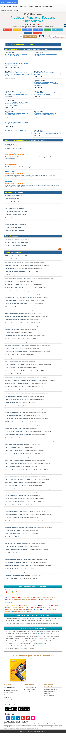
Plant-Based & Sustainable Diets (14, 517)
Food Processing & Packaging (13, 348)
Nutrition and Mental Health (13, 453)
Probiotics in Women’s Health (13, 533)
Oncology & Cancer (11, 643)
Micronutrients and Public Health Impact (17, 431)
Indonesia (37, 597)
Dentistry (49, 633)
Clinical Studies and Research (13, 195)
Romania (35, 599)
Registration (38, 6)
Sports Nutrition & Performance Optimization (18, 559)
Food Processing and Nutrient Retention (16, 351)
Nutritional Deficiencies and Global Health (17, 463)
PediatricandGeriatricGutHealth (14, 505)
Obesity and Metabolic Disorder (14, 482)
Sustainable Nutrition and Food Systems (16, 572)
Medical (52, 638)
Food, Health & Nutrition (12, 367)
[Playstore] (40, 36)
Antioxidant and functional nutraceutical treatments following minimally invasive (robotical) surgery (31, 157)
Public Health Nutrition (12, 540)
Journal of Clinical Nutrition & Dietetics (16, 242)
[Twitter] (13, 718)
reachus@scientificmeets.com (13, 694)
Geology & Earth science (12, 638)
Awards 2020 (28, 33)
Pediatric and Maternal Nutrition (15, 501)
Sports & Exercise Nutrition (13, 556)
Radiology (29, 623)
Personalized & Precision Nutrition (15, 508)
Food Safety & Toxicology (12, 354)
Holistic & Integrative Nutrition (14, 208)
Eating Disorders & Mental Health (14, 313)
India (30, 597)
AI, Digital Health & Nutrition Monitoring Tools (19, 265)
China (15, 597)
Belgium (16, 605)
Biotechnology (10, 633)
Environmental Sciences (34, 636)
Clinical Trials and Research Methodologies (17, 291)
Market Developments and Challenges (16, 211)
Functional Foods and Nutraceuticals (15, 377)
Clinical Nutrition (10, 281)
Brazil (15, 592)
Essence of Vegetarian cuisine (16, 148)
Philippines (10, 599)
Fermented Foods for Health (13, 198)
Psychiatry (50, 646)
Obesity (28, 620)
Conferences (23, 6)
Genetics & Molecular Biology (51, 636)
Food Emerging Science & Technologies (16, 335)
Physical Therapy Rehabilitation (15, 623)
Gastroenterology (27, 618)
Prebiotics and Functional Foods (14, 524)
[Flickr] (33, 718)
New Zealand (52, 597)
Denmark (34, 605)
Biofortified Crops (10, 275)
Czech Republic (25, 605)
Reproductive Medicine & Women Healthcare (46, 623)
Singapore (18, 599)
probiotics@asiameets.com (12, 690)
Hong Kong (23, 597)
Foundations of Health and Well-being (16, 370)
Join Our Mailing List (50, 689)
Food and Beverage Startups (13, 326)
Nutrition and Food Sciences (13, 221)
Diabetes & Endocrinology (13, 618)
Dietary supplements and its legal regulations (21, 167)
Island (34, 607)
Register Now (17, 29)
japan (44, 597)
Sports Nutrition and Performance (15, 562)
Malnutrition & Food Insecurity (14, 415)
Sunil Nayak (9, 181)
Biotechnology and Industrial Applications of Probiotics (21, 278)
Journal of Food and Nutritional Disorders (17, 239)
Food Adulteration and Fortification (15, 322)
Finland (41, 605)
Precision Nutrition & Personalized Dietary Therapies (20, 527)
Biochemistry (55, 631)
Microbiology (9, 641)
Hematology (24, 638)
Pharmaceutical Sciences (32, 646)
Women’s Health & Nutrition (13, 578)
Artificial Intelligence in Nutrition (15, 271)
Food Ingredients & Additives (13, 338)
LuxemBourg (42, 607)
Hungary (16, 607)
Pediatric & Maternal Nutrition (14, 495)
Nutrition (52, 641)
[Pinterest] (28, 718)
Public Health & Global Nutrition (14, 537)
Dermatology (9, 636)
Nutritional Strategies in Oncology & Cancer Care (19, 479)
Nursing (46, 641)
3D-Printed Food (10, 255)
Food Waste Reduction (11, 361)
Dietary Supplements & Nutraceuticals (16, 300)
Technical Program (47, 6)
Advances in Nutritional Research (15, 259)
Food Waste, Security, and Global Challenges (17, 364)
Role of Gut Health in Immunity (14, 546)
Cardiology (34, 633)
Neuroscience (38, 641)
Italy (29, 607)
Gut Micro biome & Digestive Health (15, 386)
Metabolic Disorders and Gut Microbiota (16, 422)
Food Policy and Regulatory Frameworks (17, 345)
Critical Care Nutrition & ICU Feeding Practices (18, 297)
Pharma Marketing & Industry (14, 646)
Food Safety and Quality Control (14, 358)
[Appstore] (43, 36)
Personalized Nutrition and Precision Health (18, 514)
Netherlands (52, 607)
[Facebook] (8, 718)
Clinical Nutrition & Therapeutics (15, 284)
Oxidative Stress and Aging (13, 492)
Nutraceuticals (9, 438)
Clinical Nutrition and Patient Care (15, 287)
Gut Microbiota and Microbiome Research (17, 396)
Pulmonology (9, 648)
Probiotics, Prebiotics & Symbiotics (15, 230)
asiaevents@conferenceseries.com (15, 699)
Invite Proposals (49, 695)
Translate (61, 37)
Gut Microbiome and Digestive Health (16, 393)
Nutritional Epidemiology (12, 466)
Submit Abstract (7, 29)
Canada (9, 592)
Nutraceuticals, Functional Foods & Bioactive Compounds (21, 441)
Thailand (49, 599)
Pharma (43, 643)
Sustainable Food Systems (12, 568)
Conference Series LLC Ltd (28, 731)
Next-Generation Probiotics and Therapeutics (18, 434)
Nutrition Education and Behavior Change (17, 457)
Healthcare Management (40, 618)
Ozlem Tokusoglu (10, 153)
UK (30, 611)
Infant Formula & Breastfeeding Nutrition (17, 409)
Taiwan (42, 599)
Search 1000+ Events (30, 36)
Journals (15, 6)
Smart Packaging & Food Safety (14, 553)
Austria (8, 605)
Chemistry (42, 633)
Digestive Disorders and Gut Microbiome (16, 303)
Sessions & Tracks (27, 29)
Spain (8, 611)
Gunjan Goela (9, 144)
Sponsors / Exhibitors (6, 10)
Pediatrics (37, 643)
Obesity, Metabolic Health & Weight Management (19, 489)
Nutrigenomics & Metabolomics (14, 444)
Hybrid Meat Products (11, 402)
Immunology (33, 638)
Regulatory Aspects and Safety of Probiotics (17, 543)
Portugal (23, 609)
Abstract (31, 6)
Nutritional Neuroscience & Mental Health (17, 476)
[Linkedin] (18, 718)
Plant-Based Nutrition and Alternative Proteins (18, 521)
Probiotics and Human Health (14, 530)
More (59, 248)
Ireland (23, 607)
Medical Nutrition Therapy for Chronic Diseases (19, 418)
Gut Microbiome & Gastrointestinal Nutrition (18, 390)
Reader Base (47, 29)
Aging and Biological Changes (14, 262)
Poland (16, 609)
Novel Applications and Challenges (15, 214)
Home (3, 6)
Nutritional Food (10, 473)
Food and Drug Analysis (12, 329)
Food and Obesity (10, 332)
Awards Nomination (57, 29)
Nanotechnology (19, 641)
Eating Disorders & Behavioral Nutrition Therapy (19, 310)
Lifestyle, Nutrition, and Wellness (15, 412)
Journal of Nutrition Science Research (16, 245)
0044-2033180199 (33, 687)
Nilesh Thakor (9, 171)
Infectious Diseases (54, 618)
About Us (9, 6)
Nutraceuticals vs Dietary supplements (16, 217)
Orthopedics (21, 643)
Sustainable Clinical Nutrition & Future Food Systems (20, 565)
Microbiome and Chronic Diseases (15, 425)
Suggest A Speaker (49, 691)
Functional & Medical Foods (13, 374)
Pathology (29, 643)
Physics (43, 646)
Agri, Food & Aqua (10, 631)
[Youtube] (23, 718)
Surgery (17, 648)
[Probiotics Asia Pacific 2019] (18, 669)
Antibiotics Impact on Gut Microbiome (16, 268)
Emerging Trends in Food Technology (16, 316)
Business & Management (23, 633)
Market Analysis (37, 33)
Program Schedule (38, 29)
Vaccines (31, 648)
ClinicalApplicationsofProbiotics (14, 294)
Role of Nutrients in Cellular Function (16, 549)
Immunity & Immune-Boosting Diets (15, 406)
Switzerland (23, 611)
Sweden (15, 611)
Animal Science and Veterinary (41, 631)
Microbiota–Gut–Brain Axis (13, 428)
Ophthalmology (36, 620)
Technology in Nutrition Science (14, 575)
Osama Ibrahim (10, 163)
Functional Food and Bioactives (14, 202)
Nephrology (29, 641)
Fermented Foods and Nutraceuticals (15, 319)
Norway (9, 609)
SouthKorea (27, 599)
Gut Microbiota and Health (13, 205)
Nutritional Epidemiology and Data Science (17, 469)
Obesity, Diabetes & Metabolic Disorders (16, 485)
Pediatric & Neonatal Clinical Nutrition (16, 498)
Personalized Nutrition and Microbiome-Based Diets (20, 511)
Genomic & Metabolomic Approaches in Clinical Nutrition (22, 380)
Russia (37, 609)
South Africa (52, 609)
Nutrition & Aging (10, 447)
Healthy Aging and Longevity (14, 399)
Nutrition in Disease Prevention (14, 460)
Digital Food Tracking (11, 307)
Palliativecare (47, 620)
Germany (55, 605)
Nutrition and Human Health (13, 450)
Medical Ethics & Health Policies (15, 620)
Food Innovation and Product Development (17, 342)
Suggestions (47, 693)
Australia (9, 597)
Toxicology (24, 648)
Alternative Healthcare (23, 631)
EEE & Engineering (20, 636)
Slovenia (44, 609)
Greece (9, 607)
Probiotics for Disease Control (13, 227)
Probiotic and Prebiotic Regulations (15, 224)
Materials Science (43, 638)
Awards (16, 10)
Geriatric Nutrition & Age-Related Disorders (17, 383)
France (48, 605)
